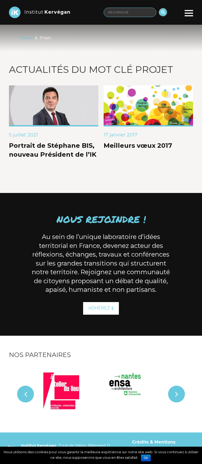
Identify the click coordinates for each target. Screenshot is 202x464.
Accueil (26, 37)
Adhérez (99, 307)
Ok (146, 458)
